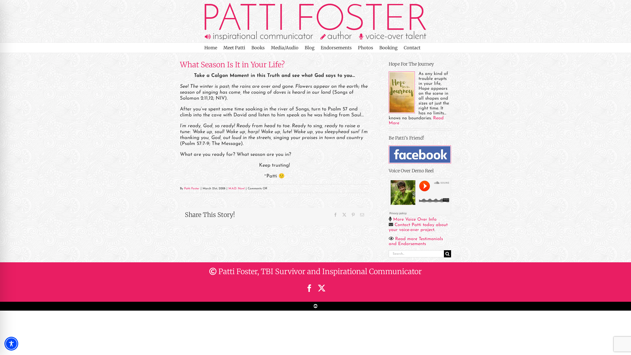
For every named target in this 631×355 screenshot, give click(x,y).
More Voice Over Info (415, 219)
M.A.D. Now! (236, 188)
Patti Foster (191, 188)
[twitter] (321, 288)
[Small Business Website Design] (315, 304)
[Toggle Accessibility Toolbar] (11, 343)
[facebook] (309, 288)
